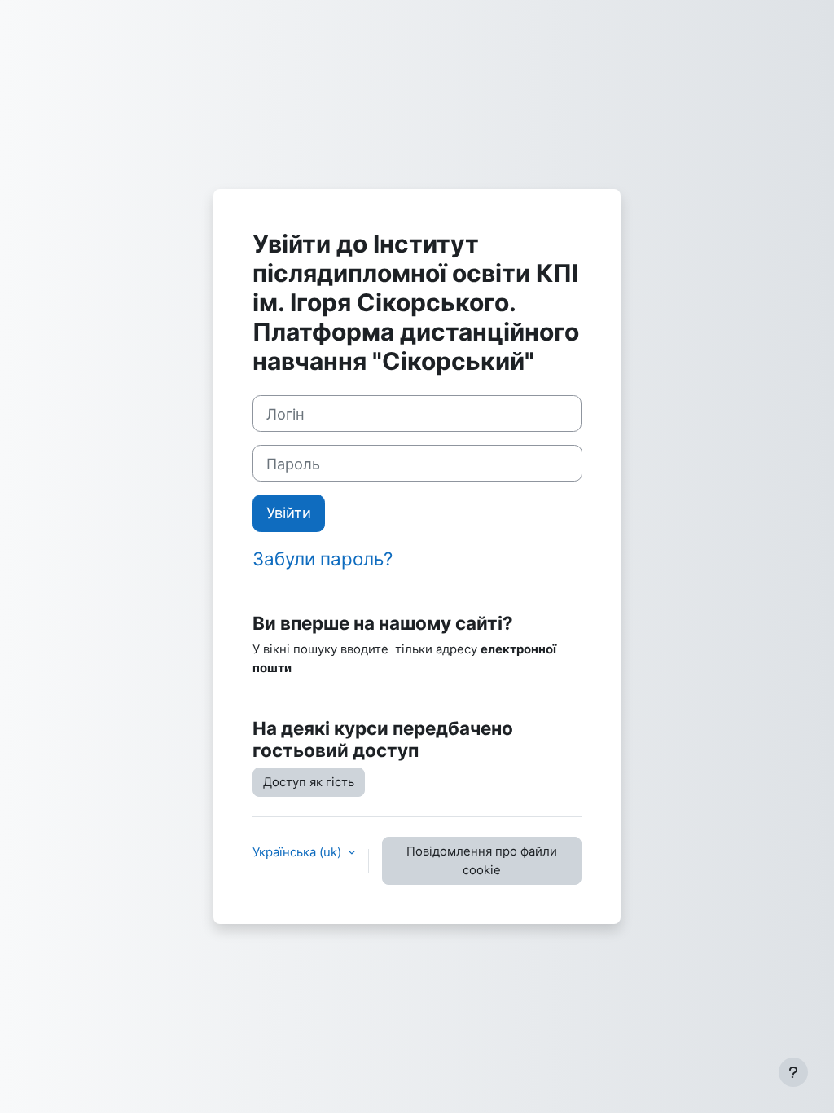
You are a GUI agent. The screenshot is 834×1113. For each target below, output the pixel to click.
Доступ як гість (308, 782)
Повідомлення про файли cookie (481, 860)
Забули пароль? (322, 559)
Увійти (288, 512)
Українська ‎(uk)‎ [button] (298, 852)
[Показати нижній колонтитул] (793, 1072)
